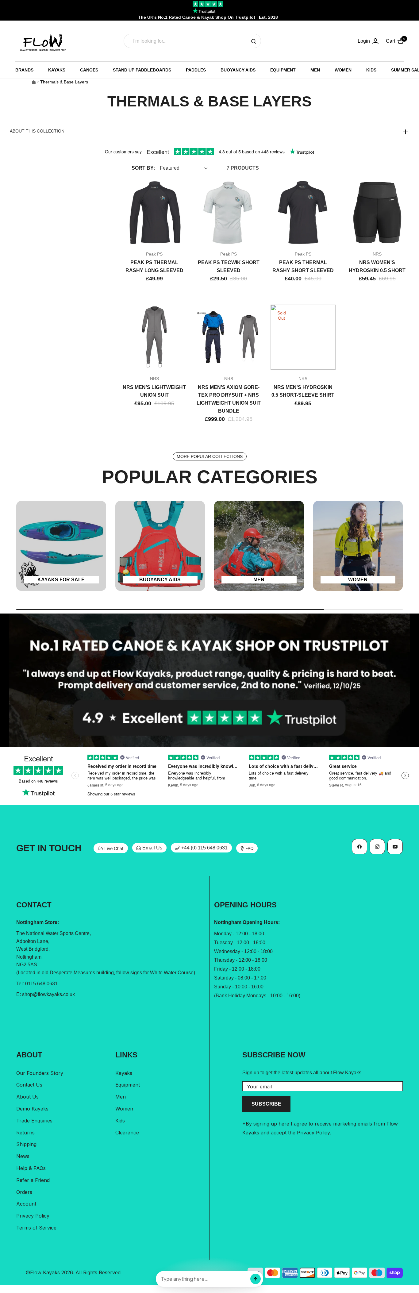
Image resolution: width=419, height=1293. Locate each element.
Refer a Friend (33, 1180)
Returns (25, 1132)
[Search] (253, 41)
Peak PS (154, 254)
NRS (377, 254)
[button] (209, 131)
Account (26, 1204)
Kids (120, 1121)
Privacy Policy (32, 1216)
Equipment (127, 1085)
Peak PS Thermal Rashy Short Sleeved (303, 266)
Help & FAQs (31, 1168)
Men (120, 1097)
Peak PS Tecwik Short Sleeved (228, 266)
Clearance (127, 1132)
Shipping (26, 1144)
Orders (24, 1192)
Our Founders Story (39, 1073)
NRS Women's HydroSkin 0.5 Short (377, 266)
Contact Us (29, 1085)
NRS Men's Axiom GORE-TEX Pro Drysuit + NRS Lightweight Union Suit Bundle (229, 399)
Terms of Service (36, 1228)
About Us (27, 1097)
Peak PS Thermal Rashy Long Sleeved (154, 266)
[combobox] (192, 41)
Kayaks (123, 1073)
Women (124, 1109)
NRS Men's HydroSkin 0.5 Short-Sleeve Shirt (302, 391)
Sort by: (143, 168)
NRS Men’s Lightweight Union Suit (154, 391)
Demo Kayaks (32, 1109)
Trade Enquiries (34, 1121)
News (22, 1156)
